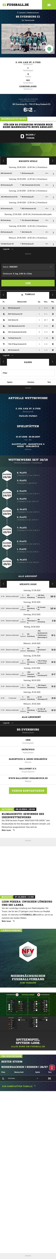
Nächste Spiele (28, 161)
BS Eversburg (28, 729)
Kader (28, 362)
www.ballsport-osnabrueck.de (28, 778)
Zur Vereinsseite (28, 20)
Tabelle (30, 294)
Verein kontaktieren (28, 790)
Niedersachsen (33, 13)
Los (28, 283)
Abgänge (3, 361)
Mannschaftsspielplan (3, 160)
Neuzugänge (52, 361)
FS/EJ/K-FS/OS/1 (28, 416)
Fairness (3, 295)
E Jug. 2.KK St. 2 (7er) (28, 62)
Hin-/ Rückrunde (52, 295)
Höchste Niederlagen (3, 584)
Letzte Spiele (52, 160)
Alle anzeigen (27, 576)
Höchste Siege (28, 584)
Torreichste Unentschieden (52, 584)
